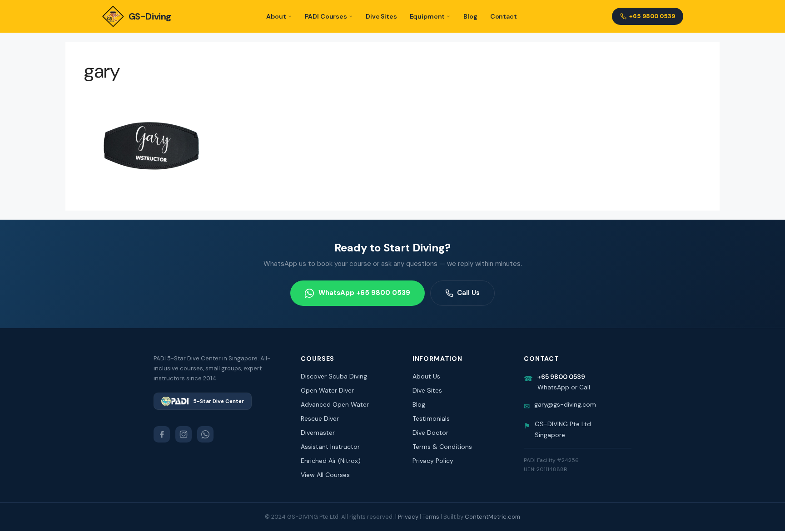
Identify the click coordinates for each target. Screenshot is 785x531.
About (276, 16)
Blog (470, 16)
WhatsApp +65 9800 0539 (364, 292)
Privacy (408, 517)
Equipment (427, 16)
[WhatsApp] (205, 434)
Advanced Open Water (335, 404)
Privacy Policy (432, 461)
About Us (426, 376)
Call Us (468, 292)
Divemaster (318, 432)
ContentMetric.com (492, 517)
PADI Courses (326, 16)
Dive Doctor (430, 432)
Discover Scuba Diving (334, 376)
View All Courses (325, 475)
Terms (430, 517)
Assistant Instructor (330, 446)
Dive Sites (381, 16)
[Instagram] (183, 434)
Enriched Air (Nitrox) (331, 461)
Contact (503, 16)
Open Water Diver (327, 390)
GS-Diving (150, 16)
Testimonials (431, 418)
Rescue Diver (320, 418)
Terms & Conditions (442, 446)
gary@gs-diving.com (565, 404)
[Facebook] (162, 434)
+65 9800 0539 (652, 16)
